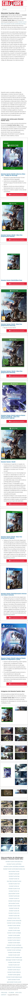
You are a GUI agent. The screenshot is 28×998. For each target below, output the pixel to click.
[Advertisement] (14, 76)
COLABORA (11, 992)
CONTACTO (3, 994)
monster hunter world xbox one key (15, 23)
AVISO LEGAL (18, 992)
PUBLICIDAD (4, 992)
